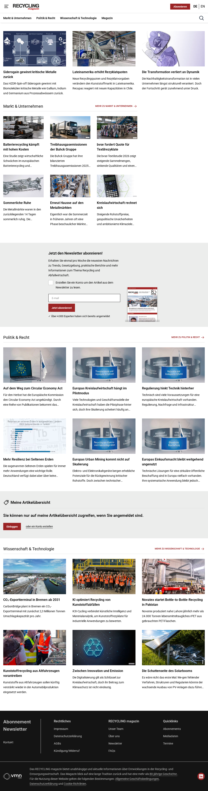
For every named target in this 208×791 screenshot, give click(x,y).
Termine (168, 743)
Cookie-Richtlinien (75, 783)
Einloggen (12, 526)
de (195, 6)
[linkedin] (201, 776)
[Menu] (6, 6)
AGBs (57, 743)
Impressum (61, 728)
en (203, 6)
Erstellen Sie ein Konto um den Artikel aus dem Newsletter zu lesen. (84, 285)
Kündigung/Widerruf (67, 750)
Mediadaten (170, 736)
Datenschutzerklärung (68, 736)
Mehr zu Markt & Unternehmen (113, 106)
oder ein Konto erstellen (39, 526)
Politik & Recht (16, 337)
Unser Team (115, 728)
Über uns (114, 736)
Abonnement (17, 721)
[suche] (201, 18)
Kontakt (8, 742)
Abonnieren (180, 6)
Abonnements (172, 728)
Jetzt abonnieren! (62, 307)
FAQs (111, 750)
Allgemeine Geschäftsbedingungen (137, 778)
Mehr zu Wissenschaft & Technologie (177, 548)
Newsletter (15, 729)
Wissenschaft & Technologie (28, 548)
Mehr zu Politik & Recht (185, 337)
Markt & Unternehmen (23, 106)
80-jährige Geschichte (163, 774)
